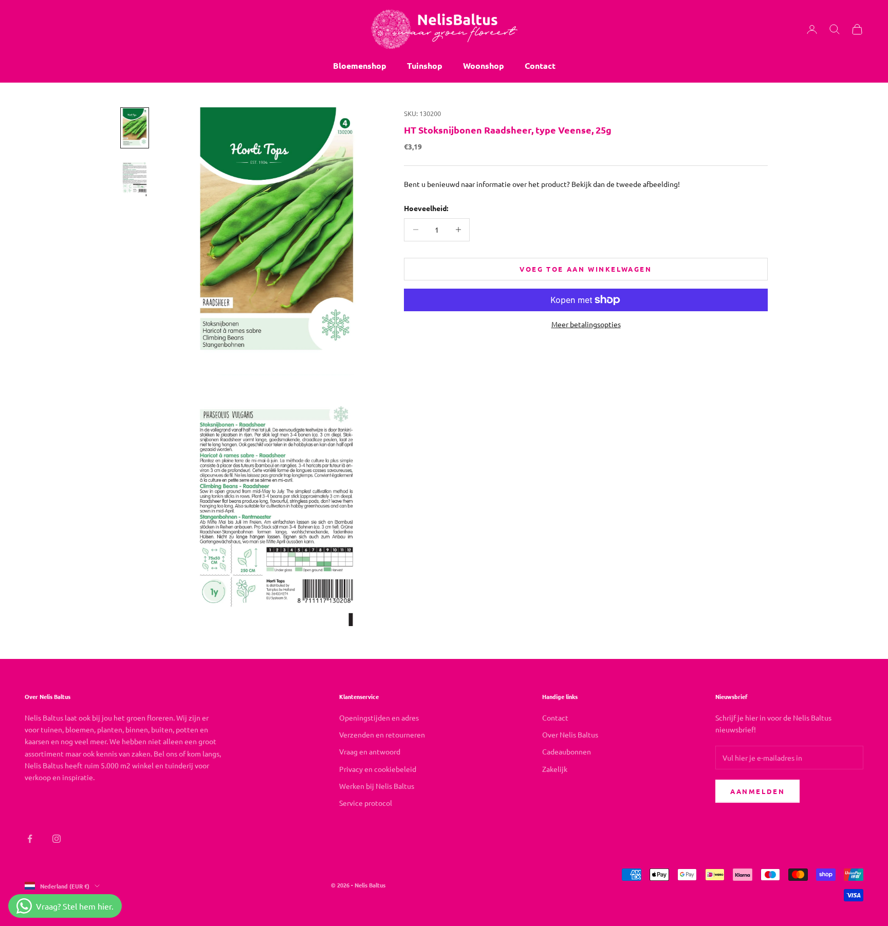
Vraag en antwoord (369, 751)
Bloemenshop (359, 65)
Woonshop (483, 65)
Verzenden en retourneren (382, 734)
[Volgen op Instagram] (56, 839)
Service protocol (365, 802)
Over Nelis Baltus (570, 734)
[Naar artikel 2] (134, 176)
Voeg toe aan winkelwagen (586, 268)
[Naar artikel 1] (134, 127)
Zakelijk (554, 768)
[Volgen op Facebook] (30, 839)
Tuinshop (424, 65)
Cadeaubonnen (566, 751)
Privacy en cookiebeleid (377, 768)
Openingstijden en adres (379, 717)
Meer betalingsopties (586, 324)
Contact (540, 65)
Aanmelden (757, 791)
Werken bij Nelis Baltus (376, 785)
